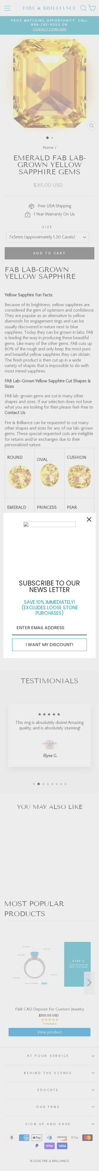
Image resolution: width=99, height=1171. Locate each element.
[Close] (89, 519)
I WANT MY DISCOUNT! (49, 644)
